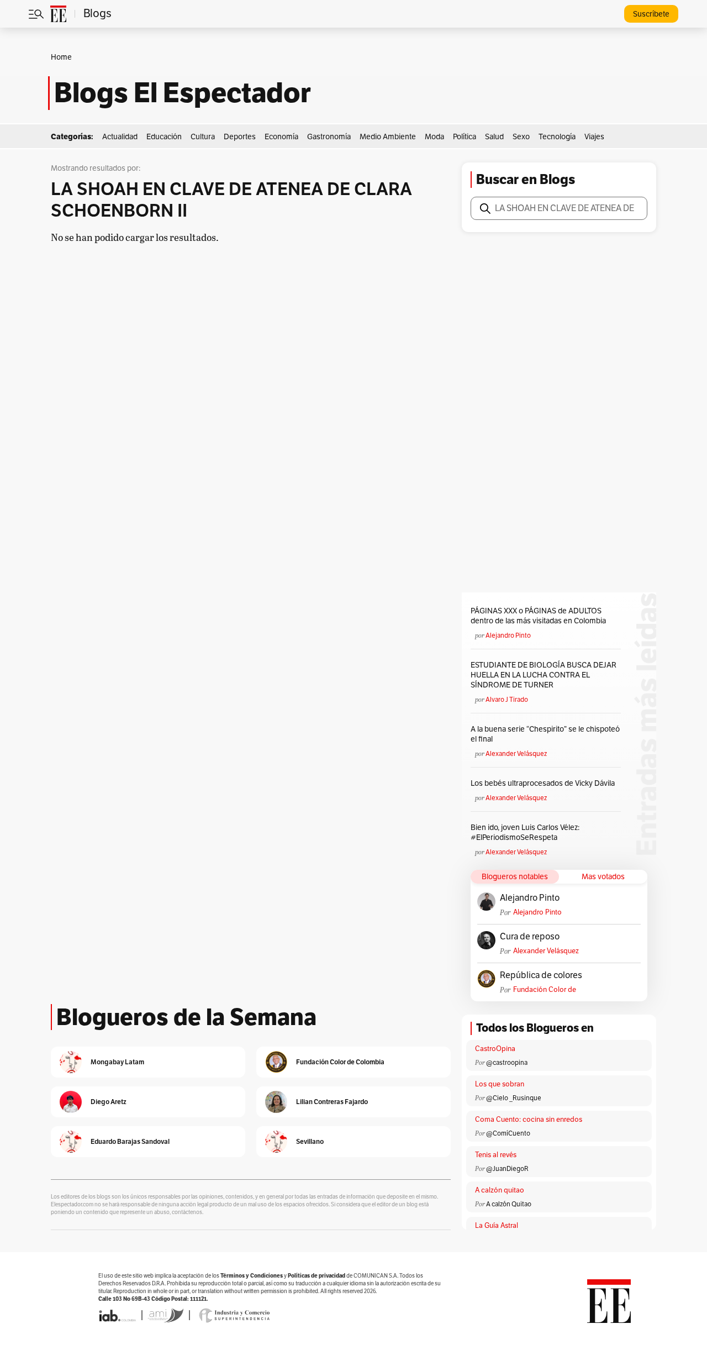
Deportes (240, 136)
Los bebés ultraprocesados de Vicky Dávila (544, 783)
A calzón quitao (499, 1190)
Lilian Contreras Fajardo (332, 1101)
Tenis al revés (495, 1155)
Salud (494, 136)
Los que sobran (499, 1084)
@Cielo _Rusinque (513, 1098)
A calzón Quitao (508, 1204)
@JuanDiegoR (507, 1169)
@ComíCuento (508, 1133)
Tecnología (557, 136)
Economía (281, 136)
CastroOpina (495, 1048)
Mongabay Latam (117, 1062)
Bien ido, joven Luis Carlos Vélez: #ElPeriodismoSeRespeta (525, 832)
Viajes (594, 136)
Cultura (203, 136)
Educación (164, 136)
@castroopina (506, 1063)
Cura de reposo (530, 936)
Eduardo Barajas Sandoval (130, 1141)
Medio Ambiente (388, 136)
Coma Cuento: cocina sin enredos (528, 1119)
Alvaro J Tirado (507, 699)
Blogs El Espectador (182, 93)
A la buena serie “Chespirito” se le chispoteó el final (545, 734)
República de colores (541, 975)
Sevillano (310, 1141)
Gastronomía (329, 136)
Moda (434, 136)
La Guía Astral (496, 1225)
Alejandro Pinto (508, 635)
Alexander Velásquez (516, 754)
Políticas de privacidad (316, 1275)
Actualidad (120, 136)
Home (61, 57)
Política (464, 136)
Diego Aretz (108, 1101)
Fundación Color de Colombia (544, 990)
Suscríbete (651, 14)
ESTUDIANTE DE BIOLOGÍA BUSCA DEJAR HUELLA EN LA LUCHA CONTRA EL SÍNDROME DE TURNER (543, 675)
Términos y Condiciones (251, 1275)
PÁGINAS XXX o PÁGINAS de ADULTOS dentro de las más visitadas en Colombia (538, 616)
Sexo (521, 136)
